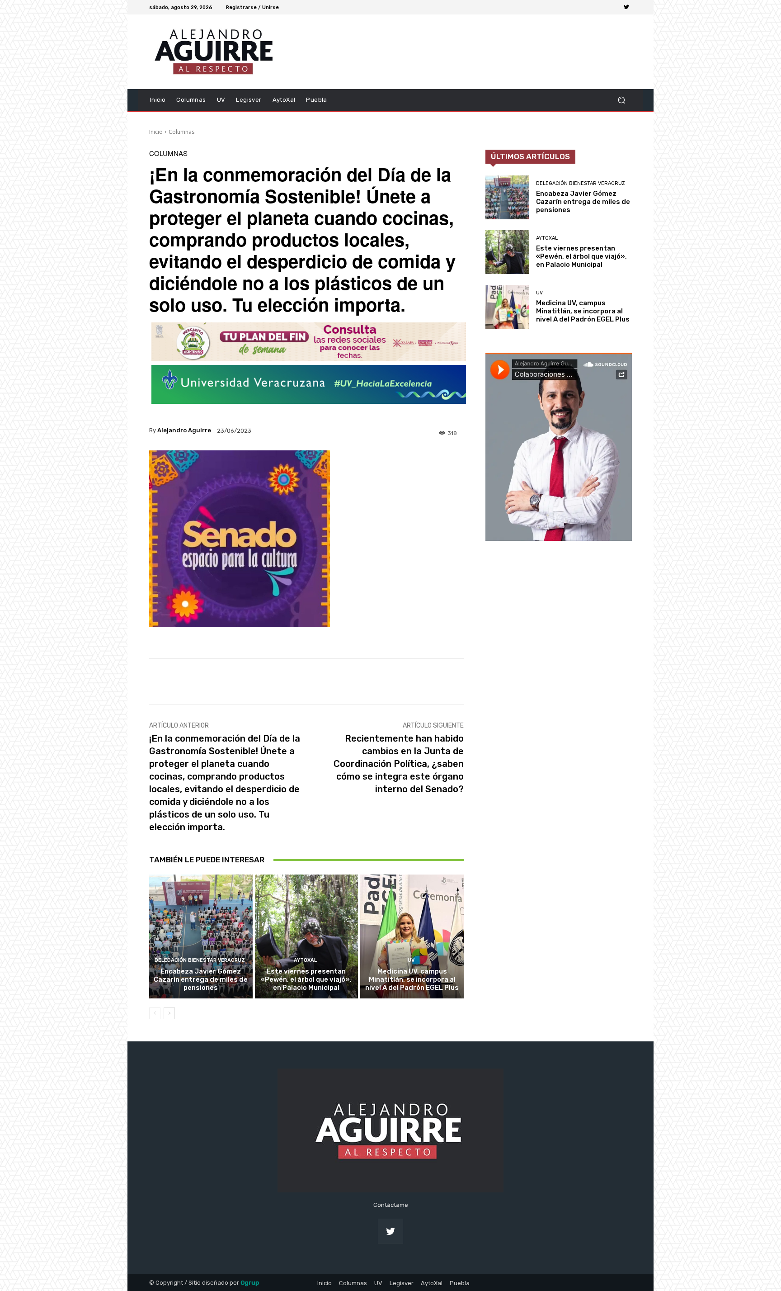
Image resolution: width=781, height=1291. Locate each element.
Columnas (181, 132)
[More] (448, 681)
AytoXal (305, 960)
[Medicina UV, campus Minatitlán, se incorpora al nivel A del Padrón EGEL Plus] (412, 936)
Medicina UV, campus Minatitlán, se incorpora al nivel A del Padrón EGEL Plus (412, 979)
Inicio (156, 132)
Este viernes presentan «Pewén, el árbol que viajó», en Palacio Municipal (306, 979)
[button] (621, 99)
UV (411, 960)
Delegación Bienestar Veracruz (200, 960)
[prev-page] (154, 1013)
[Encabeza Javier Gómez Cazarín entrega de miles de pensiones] (201, 936)
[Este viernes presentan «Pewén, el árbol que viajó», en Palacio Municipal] (306, 936)
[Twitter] (626, 7)
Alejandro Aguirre (184, 430)
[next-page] (169, 1013)
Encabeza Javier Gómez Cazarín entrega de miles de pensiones (201, 979)
